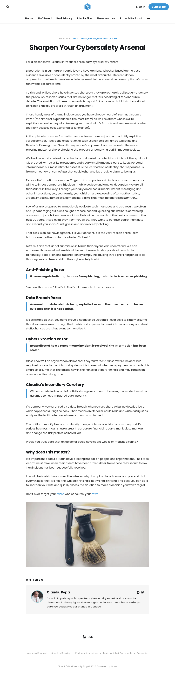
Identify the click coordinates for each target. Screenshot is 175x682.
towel (95, 494)
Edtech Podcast (131, 18)
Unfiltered (45, 18)
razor (60, 494)
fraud (92, 38)
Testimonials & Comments (117, 653)
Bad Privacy (64, 18)
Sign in (140, 7)
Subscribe (159, 7)
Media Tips (84, 18)
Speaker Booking (61, 653)
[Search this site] (7, 6)
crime (113, 38)
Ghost (114, 666)
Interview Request (37, 653)
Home (29, 18)
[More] (148, 18)
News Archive (106, 18)
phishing (103, 38)
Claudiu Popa (58, 592)
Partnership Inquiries (86, 653)
